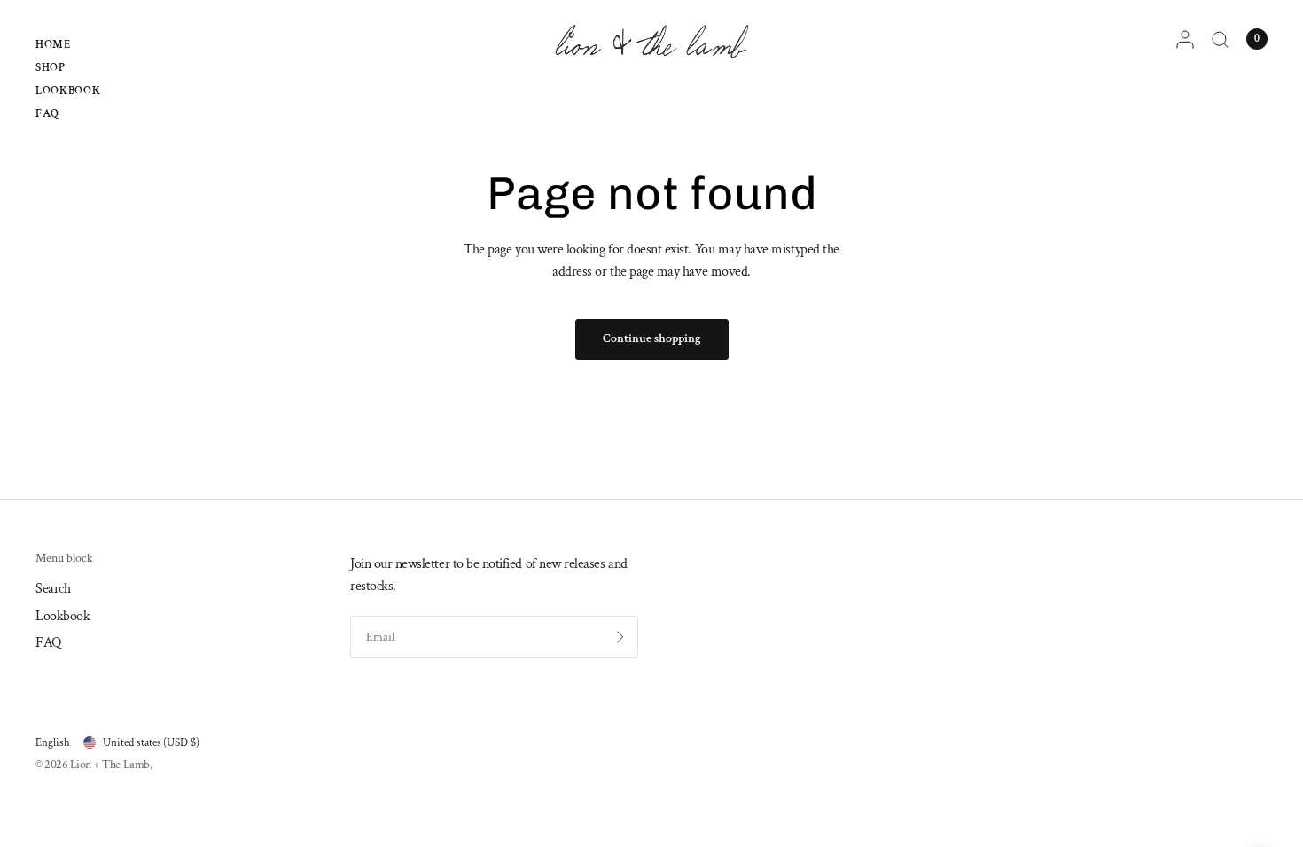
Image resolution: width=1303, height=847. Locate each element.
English (52, 742)
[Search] (1220, 39)
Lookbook (67, 90)
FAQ (47, 113)
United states (151, 742)
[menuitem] (67, 46)
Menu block (64, 559)
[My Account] (1185, 39)
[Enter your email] (620, 637)
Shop (50, 67)
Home (53, 44)
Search (52, 588)
